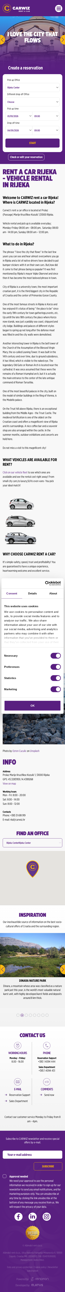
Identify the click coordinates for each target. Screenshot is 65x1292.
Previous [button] (2, 969)
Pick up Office (13, 79)
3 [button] (26, 1015)
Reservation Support (19, 1095)
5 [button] (34, 1015)
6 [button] (38, 1015)
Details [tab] (32, 593)
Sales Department (18, 1101)
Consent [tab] (11, 593)
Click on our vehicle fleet (15, 472)
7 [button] (42, 1015)
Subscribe (48, 1166)
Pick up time (13, 108)
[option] (32, 970)
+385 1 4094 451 (47, 1070)
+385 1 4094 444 (46, 1061)
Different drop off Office (18, 94)
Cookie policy (40, 1267)
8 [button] (47, 1015)
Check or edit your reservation (26, 157)
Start (32, 143)
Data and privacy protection (19, 1267)
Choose (10, 101)
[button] (32, 869)
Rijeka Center (13, 87)
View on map (9, 783)
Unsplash (34, 751)
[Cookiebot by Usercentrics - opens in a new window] (46, 583)
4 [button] (30, 1015)
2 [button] (22, 1015)
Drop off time (13, 122)
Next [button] (62, 969)
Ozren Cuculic (19, 751)
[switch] (56, 667)
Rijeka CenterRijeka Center (18, 842)
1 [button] (18, 1015)
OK (33, 705)
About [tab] (53, 593)
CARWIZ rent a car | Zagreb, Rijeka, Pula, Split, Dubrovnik (16, 8)
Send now (49, 1095)
